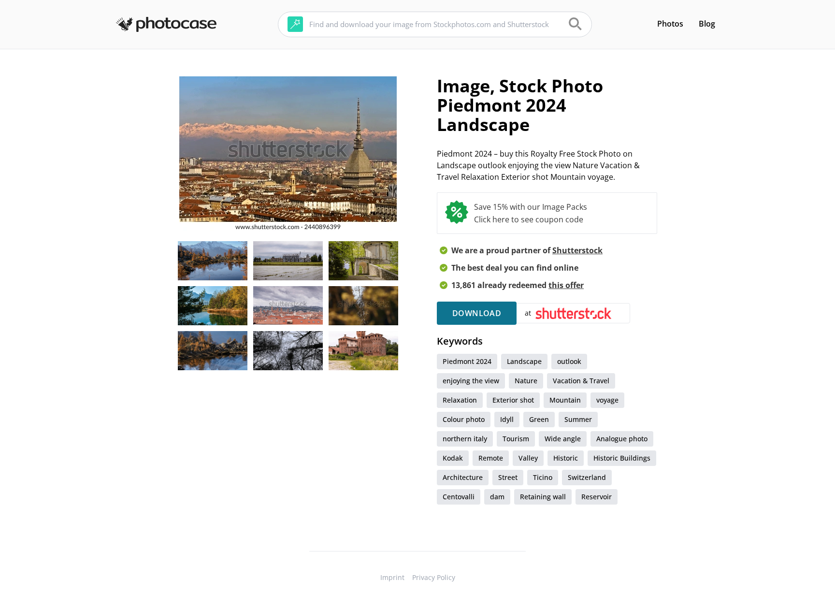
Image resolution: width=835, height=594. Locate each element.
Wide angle (563, 438)
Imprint (392, 577)
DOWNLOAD (476, 313)
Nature (526, 380)
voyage (607, 400)
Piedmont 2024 (467, 361)
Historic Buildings (621, 458)
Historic (565, 458)
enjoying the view (471, 380)
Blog (707, 23)
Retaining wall (543, 496)
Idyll (507, 419)
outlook (569, 361)
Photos (670, 23)
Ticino (542, 477)
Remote (490, 458)
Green (539, 419)
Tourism (516, 438)
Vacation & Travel (581, 380)
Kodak (453, 458)
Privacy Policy (433, 577)
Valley (528, 458)
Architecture (463, 477)
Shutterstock (577, 250)
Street (508, 477)
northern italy (465, 438)
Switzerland (587, 477)
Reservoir (596, 496)
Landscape (524, 361)
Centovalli (459, 496)
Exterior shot (513, 400)
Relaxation (460, 400)
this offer (566, 285)
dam (497, 496)
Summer (578, 419)
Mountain (565, 400)
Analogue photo (622, 438)
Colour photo (464, 419)
